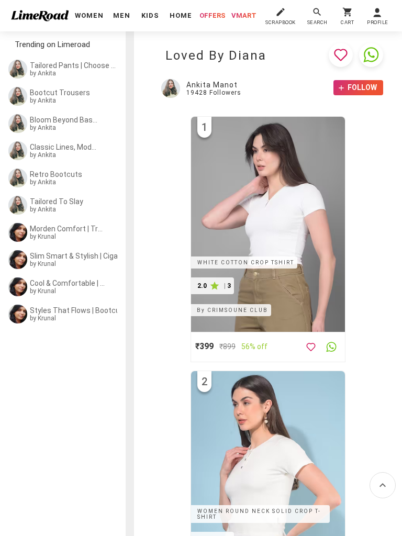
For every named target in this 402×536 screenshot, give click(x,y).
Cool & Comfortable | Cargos (67, 283)
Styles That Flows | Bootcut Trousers (80, 310)
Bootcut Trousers (60, 92)
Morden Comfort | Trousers (66, 229)
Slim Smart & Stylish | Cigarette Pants (80, 256)
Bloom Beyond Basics (64, 120)
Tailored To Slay (56, 201)
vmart (243, 15)
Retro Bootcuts (56, 174)
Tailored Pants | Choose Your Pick (75, 65)
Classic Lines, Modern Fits (64, 147)
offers (212, 15)
